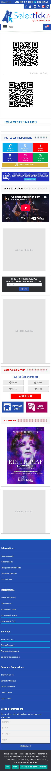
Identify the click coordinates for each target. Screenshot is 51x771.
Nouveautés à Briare (8, 609)
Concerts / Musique (8, 681)
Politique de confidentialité (11, 568)
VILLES (14, 389)
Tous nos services (7, 639)
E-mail (45, 73)
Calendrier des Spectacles (10, 657)
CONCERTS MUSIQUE (25, 150)
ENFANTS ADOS (10, 159)
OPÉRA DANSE (40, 150)
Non (15, 767)
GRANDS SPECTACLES (26, 165)
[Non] (47, 760)
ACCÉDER (24, 396)
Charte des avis (6, 603)
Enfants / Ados (6, 693)
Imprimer (35, 73)
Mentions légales (7, 562)
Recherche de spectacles (10, 651)
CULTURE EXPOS (25, 159)
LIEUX (39, 389)
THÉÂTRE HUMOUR (10, 150)
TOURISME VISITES (41, 159)
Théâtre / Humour (7, 675)
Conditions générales (9, 574)
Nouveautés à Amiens (9, 615)
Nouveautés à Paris (8, 621)
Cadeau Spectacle (7, 645)
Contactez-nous (7, 579)
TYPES (14, 382)
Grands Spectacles (8, 687)
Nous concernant (7, 556)
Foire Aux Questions (8, 598)
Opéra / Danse (6, 698)
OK (7, 767)
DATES (39, 382)
